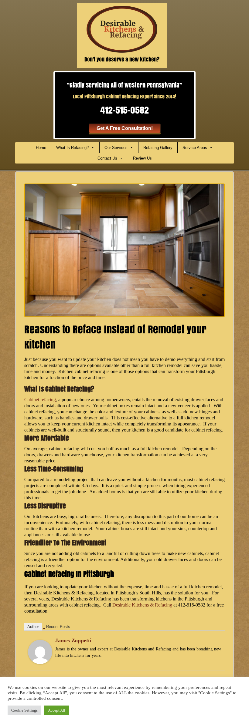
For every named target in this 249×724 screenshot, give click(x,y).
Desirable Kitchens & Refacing (142, 604)
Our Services (116, 147)
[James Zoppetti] (40, 651)
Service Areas (194, 147)
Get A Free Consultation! (125, 128)
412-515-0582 (124, 110)
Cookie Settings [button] (24, 710)
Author (33, 626)
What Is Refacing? (72, 147)
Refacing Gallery (157, 147)
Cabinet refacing (40, 399)
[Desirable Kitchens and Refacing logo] (122, 28)
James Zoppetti (73, 640)
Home (41, 147)
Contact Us (107, 158)
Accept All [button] (56, 710)
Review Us (142, 158)
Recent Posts (58, 626)
